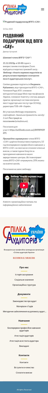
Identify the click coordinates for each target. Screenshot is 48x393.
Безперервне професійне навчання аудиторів (24, 329)
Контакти (24, 362)
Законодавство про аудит (25, 301)
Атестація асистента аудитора (24, 341)
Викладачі (24, 346)
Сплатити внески (24, 372)
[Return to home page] (15, 9)
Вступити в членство (24, 367)
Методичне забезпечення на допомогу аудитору (24, 311)
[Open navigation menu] (42, 9)
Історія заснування (24, 274)
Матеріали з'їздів (24, 306)
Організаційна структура (24, 285)
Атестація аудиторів (24, 335)
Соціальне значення (24, 279)
